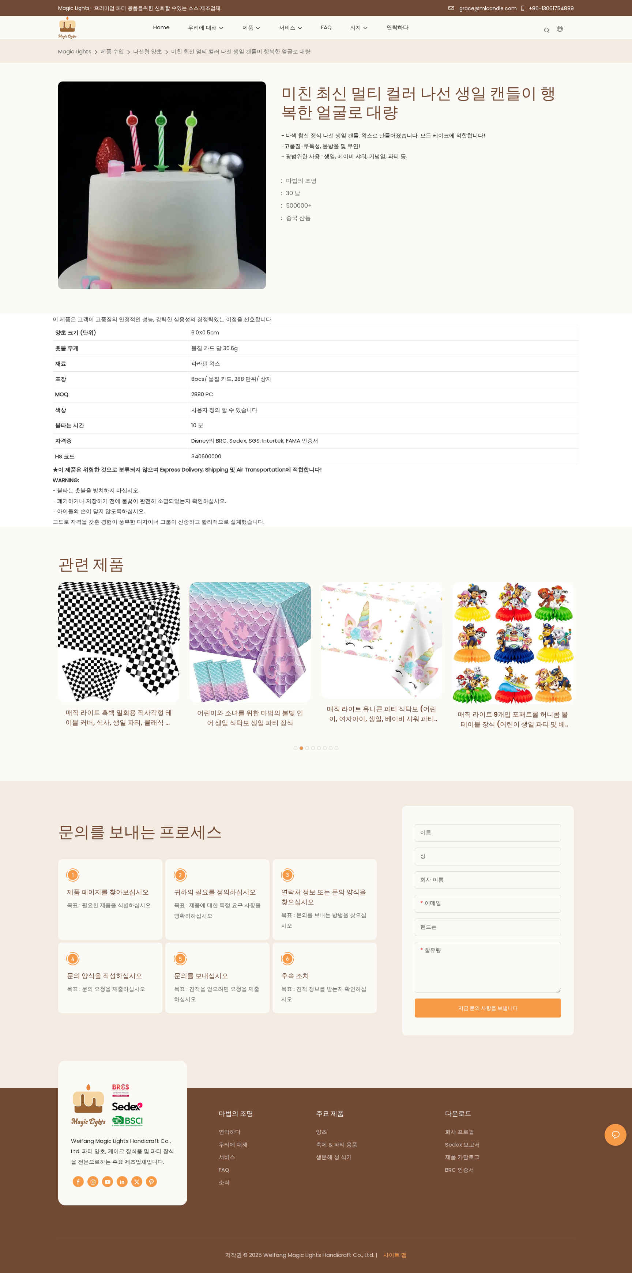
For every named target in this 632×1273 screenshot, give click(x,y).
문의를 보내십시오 (201, 975)
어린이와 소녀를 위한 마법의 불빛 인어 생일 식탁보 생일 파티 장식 (250, 717)
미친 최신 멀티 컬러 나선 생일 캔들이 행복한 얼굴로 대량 (241, 51)
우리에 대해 (234, 1144)
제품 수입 (112, 51)
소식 (224, 1182)
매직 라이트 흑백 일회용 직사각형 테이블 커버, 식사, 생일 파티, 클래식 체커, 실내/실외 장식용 (118, 717)
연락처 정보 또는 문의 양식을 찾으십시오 (323, 896)
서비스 (227, 1157)
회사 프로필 (459, 1132)
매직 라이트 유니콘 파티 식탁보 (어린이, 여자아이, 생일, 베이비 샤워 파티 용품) (381, 714)
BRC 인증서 (459, 1170)
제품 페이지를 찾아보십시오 (108, 892)
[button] (295, 748)
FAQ (224, 1170)
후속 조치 (295, 975)
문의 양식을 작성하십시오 (104, 975)
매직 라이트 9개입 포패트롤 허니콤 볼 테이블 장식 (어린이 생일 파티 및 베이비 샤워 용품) (513, 719)
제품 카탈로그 (462, 1157)
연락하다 (230, 1132)
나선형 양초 (147, 51)
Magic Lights (74, 51)
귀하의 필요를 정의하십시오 (215, 892)
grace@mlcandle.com (487, 8)
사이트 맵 (394, 1255)
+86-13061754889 (550, 8)
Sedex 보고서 (462, 1144)
